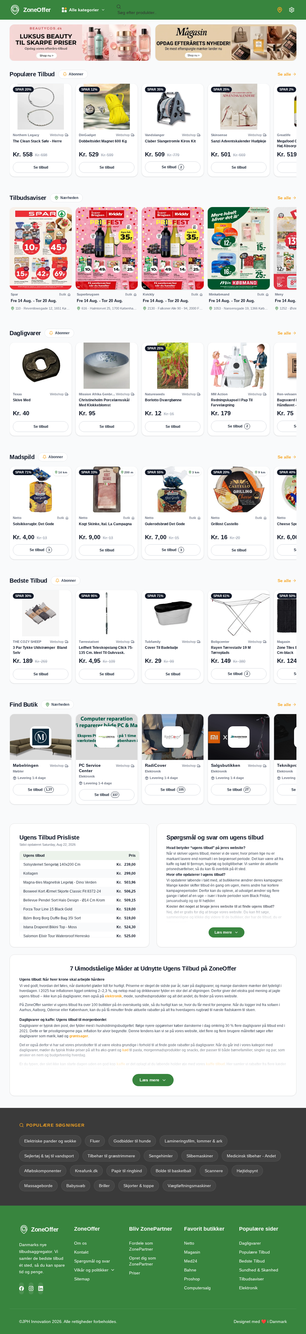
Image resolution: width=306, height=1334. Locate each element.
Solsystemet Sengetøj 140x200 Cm (51, 864)
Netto (189, 1243)
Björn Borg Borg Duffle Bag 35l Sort (52, 918)
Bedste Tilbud (28, 580)
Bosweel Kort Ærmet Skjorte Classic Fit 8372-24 (62, 891)
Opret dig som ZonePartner (142, 1261)
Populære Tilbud (32, 74)
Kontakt (81, 1252)
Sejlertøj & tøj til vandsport (49, 1155)
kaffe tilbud (215, 1064)
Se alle (284, 74)
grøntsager (78, 1036)
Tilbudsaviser (28, 198)
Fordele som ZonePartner (141, 1246)
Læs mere (223, 932)
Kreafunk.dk (86, 1170)
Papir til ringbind (126, 1170)
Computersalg (197, 1287)
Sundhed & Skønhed (258, 1270)
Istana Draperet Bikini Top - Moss (50, 927)
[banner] (80, 42)
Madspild (22, 457)
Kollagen (30, 873)
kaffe (121, 1064)
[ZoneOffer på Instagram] (31, 1288)
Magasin (192, 1252)
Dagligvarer (25, 333)
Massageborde (38, 1185)
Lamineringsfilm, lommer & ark (193, 1141)
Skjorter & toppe (138, 1185)
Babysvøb (75, 1185)
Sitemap (82, 1279)
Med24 (190, 1261)
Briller (104, 1185)
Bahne (190, 1270)
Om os (80, 1243)
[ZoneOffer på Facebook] (21, 1288)
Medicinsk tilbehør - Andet (251, 1155)
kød (125, 1050)
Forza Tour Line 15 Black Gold (47, 909)
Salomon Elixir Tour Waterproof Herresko (56, 936)
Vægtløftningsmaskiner (189, 1185)
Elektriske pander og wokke (50, 1141)
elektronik (113, 996)
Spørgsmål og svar (92, 1261)
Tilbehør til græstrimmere (111, 1155)
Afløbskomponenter (42, 1170)
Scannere (214, 1170)
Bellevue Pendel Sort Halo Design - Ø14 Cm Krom (64, 900)
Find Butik (23, 704)
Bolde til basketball (173, 1170)
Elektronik (248, 1287)
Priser (134, 1273)
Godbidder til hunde (132, 1141)
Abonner (76, 74)
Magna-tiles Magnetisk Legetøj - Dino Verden (60, 882)
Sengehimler (161, 1155)
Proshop (192, 1279)
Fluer (95, 1141)
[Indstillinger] (291, 10)
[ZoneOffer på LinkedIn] (40, 1288)
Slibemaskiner (199, 1155)
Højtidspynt (247, 1170)
